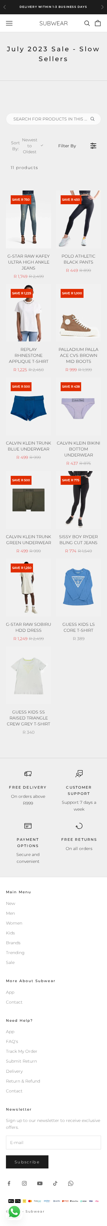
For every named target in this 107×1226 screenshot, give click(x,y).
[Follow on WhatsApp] (71, 1183)
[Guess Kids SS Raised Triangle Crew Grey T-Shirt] (28, 675)
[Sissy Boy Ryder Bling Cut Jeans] (78, 500)
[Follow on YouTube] (40, 1183)
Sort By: (24, 145)
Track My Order (21, 1051)
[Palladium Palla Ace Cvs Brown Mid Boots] (78, 313)
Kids (10, 933)
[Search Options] (95, 119)
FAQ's (12, 1041)
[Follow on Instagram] (24, 1183)
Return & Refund (23, 1081)
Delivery (14, 1071)
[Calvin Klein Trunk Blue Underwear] (28, 406)
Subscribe (27, 1162)
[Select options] (43, 242)
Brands (13, 942)
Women (14, 923)
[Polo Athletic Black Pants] (78, 219)
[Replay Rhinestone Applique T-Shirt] (28, 313)
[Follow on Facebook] (9, 1183)
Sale (10, 962)
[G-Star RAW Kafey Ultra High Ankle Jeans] (28, 219)
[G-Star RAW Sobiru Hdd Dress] (28, 588)
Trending (15, 952)
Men (10, 913)
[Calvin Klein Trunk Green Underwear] (28, 500)
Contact (14, 1002)
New (10, 903)
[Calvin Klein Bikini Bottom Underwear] (78, 406)
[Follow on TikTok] (55, 1183)
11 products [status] (24, 167)
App (10, 992)
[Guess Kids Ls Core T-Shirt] (78, 588)
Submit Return (21, 1061)
